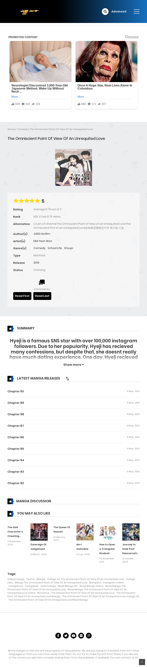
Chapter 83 (15, 472)
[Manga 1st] (26, 11)
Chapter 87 (15, 426)
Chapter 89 (15, 403)
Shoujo (68, 248)
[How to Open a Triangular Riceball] (108, 532)
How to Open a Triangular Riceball (107, 549)
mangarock (15, 586)
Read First (22, 296)
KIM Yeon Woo (42, 241)
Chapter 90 (15, 391)
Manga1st (95, 582)
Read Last (42, 296)
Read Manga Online (91, 586)
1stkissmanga (15, 579)
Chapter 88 (15, 414)
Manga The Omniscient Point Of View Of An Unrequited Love (51, 582)
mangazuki (31, 586)
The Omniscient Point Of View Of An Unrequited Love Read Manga (48, 599)
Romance (43, 593)
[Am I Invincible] (85, 532)
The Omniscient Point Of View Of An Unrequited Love (61, 129)
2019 (36, 263)
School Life (55, 248)
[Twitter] (66, 635)
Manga (41, 579)
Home (11, 129)
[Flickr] (81, 635)
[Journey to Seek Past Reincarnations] (131, 532)
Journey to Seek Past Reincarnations (131, 549)
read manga (48, 586)
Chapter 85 (15, 449)
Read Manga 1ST (68, 586)
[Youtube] (73, 635)
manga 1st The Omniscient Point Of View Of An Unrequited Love (85, 579)
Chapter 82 (15, 483)
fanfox (30, 579)
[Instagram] (89, 635)
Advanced (118, 11)
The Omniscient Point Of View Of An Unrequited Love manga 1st (100, 596)
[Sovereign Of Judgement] (39, 532)
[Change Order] (67, 378)
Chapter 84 (15, 460)
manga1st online (113, 582)
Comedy (22, 129)
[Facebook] (58, 635)
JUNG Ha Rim (41, 234)
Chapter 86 (15, 437)
